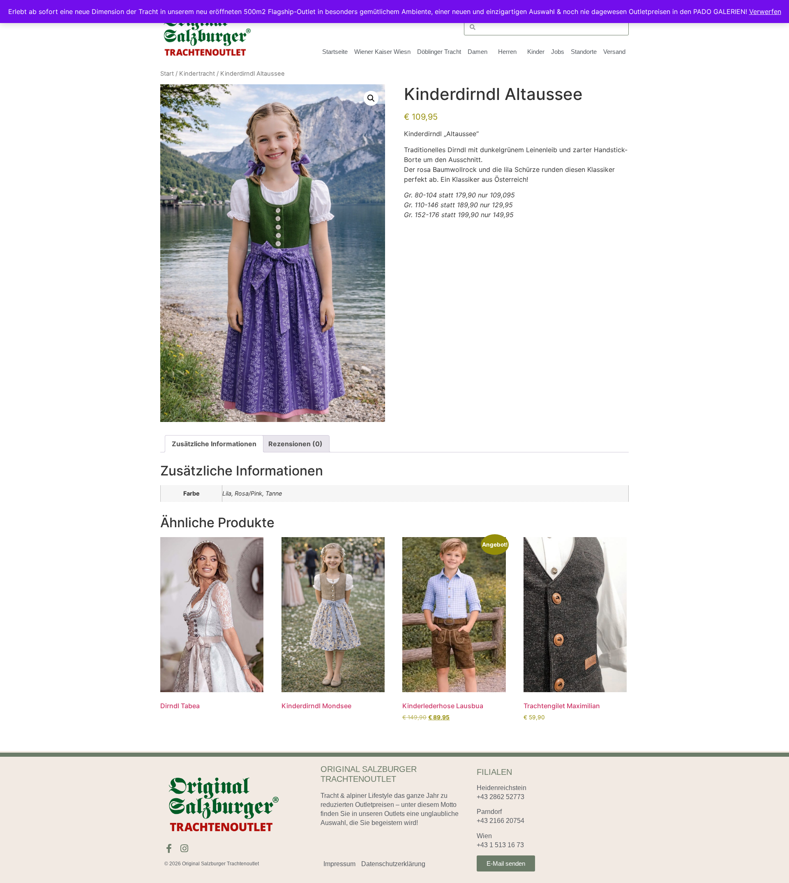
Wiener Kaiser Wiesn (382, 51)
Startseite (335, 51)
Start (167, 73)
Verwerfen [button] (765, 11)
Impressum (339, 863)
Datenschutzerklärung (393, 863)
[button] (371, 98)
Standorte (584, 51)
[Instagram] (184, 848)
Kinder (535, 51)
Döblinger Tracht (439, 51)
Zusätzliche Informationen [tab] (214, 444)
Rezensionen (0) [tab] (295, 444)
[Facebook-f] (168, 848)
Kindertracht (197, 73)
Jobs (557, 51)
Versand (614, 51)
